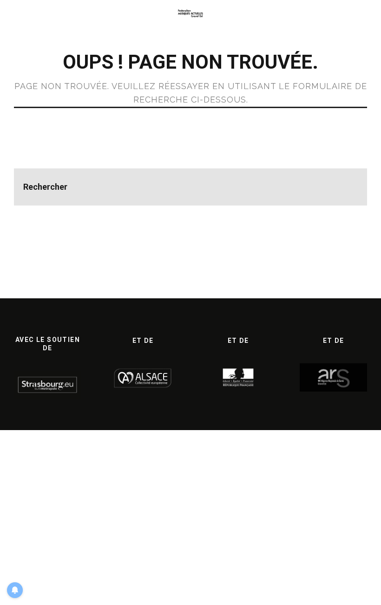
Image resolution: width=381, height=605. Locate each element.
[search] (348, 187)
